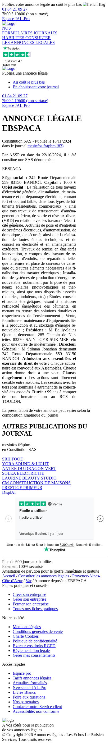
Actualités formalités (30, 683)
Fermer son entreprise (31, 604)
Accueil (8, 576)
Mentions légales (27, 626)
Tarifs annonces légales (32, 678)
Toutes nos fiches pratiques (35, 608)
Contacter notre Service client (37, 706)
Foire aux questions (29, 697)
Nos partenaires (26, 702)
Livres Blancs (24, 692)
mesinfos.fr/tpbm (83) (45, 146)
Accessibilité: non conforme (36, 711)
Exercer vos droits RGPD (34, 645)
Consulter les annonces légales (43, 576)
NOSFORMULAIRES (18, 30)
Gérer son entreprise (29, 599)
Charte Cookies (26, 636)
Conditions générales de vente (38, 631)
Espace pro (22, 673)
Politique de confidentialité (35, 641)
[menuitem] (60, 82)
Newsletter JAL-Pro (29, 687)
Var (28, 580)
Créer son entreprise (29, 594)
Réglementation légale (31, 650)
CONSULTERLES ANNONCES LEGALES (28, 40)
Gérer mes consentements (34, 655)
